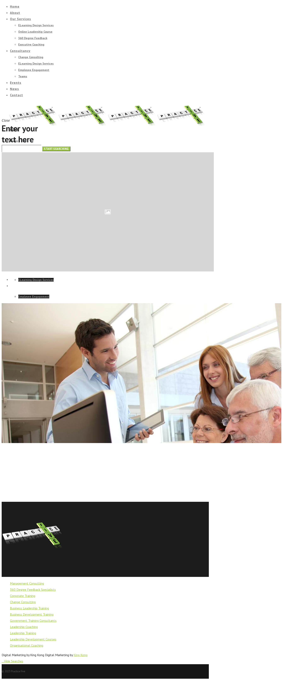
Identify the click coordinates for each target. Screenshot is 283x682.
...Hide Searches (12, 661)
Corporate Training (22, 596)
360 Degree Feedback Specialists (33, 589)
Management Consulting (27, 583)
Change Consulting (23, 602)
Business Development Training (31, 614)
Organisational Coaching (26, 645)
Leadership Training (23, 633)
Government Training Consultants (33, 620)
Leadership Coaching (24, 627)
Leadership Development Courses (33, 639)
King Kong (80, 655)
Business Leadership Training (29, 608)
